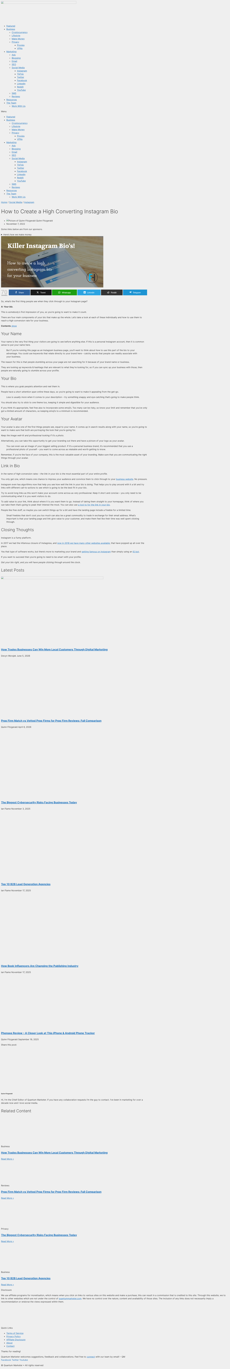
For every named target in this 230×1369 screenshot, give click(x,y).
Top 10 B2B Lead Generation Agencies (25, 884)
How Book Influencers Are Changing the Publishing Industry (39, 966)
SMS (14, 93)
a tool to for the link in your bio (94, 504)
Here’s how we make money (17, 234)
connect (91, 1356)
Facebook (22, 80)
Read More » (7, 1159)
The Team (11, 103)
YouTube (21, 90)
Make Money (18, 38)
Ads (14, 54)
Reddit (20, 86)
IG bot (136, 551)
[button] (115, 111)
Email (14, 61)
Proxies (20, 45)
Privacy (15, 42)
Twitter (20, 77)
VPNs (19, 48)
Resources (11, 99)
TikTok (20, 74)
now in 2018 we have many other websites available (83, 543)
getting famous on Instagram (96, 551)
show (14, 326)
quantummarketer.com (70, 1298)
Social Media (18, 67)
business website (124, 479)
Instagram (22, 70)
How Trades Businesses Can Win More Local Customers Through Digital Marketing (54, 649)
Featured (10, 26)
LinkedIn (21, 83)
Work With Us (18, 106)
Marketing (11, 51)
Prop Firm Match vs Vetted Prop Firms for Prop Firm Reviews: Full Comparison (51, 720)
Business (10, 29)
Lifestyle (16, 35)
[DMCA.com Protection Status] (21, 1322)
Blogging (16, 58)
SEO (14, 64)
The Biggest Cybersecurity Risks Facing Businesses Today (39, 802)
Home (4, 202)
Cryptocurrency (20, 32)
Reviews (16, 96)
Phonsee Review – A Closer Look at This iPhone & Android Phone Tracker (48, 1033)
